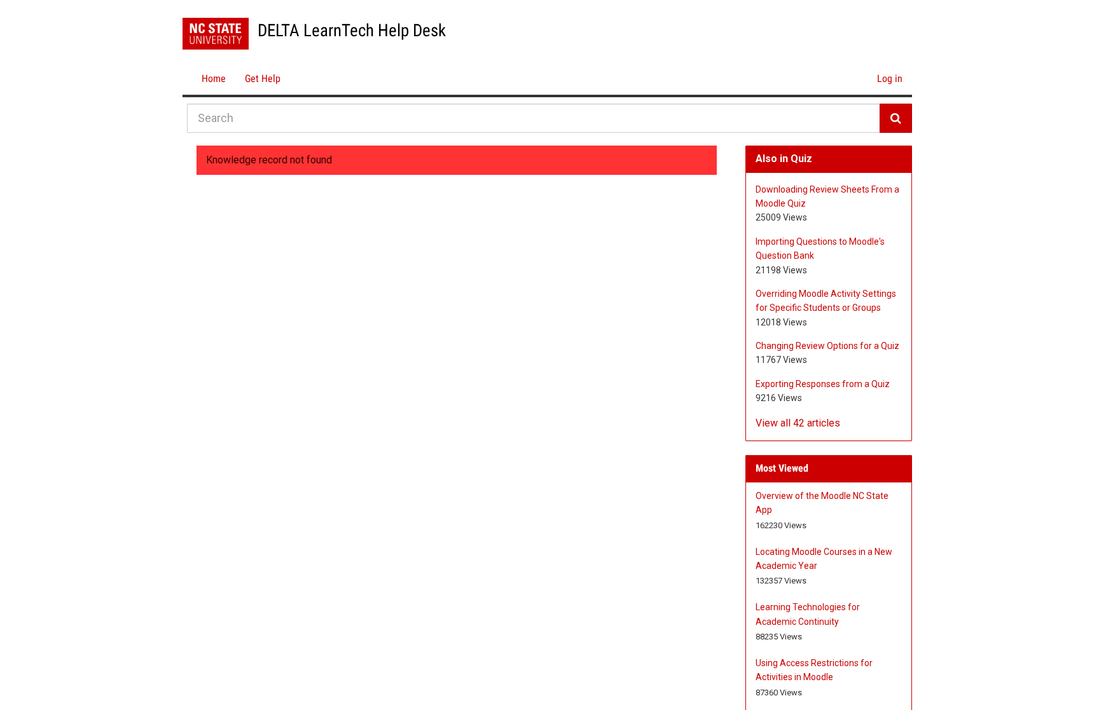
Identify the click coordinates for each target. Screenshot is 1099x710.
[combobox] (533, 118)
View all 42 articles (798, 423)
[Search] (896, 118)
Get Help (262, 78)
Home (214, 78)
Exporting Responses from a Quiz (823, 384)
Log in (889, 78)
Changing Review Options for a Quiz (827, 346)
